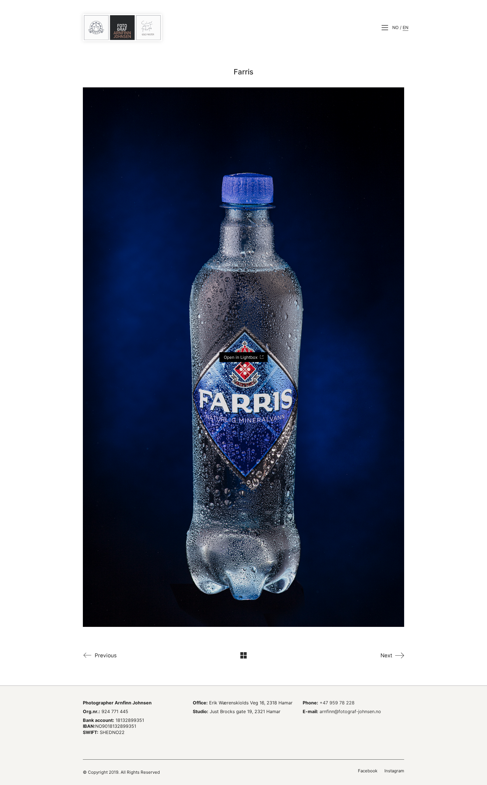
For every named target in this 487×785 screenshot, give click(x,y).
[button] (385, 28)
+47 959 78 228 (337, 703)
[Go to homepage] (122, 27)
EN (405, 27)
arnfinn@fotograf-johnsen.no (350, 711)
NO (395, 27)
